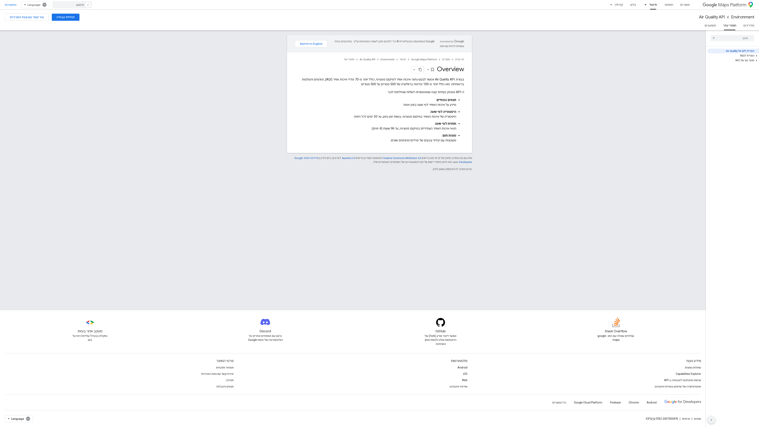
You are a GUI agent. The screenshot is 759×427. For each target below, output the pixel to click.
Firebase (615, 402)
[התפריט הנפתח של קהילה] (610, 4)
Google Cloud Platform (588, 402)
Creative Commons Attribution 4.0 (402, 158)
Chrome (634, 402)
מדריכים (748, 25)
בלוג (633, 5)
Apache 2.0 (348, 158)
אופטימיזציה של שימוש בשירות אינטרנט (678, 386)
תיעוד (653, 5)
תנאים (697, 418)
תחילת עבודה (66, 17)
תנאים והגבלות (225, 386)
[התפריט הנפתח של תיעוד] (644, 4)
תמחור (668, 5)
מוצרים (685, 5)
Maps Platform (732, 5)
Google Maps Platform (424, 59)
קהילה (619, 5)
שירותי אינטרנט (458, 386)
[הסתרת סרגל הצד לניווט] (711, 420)
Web (464, 380)
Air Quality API (712, 17)
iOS (465, 373)
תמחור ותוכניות (225, 367)
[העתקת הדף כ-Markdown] (420, 69)
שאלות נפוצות (693, 367)
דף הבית (459, 59)
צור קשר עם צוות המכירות (27, 17)
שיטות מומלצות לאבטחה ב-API (682, 380)
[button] (733, 55)
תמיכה (230, 380)
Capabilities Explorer (688, 373)
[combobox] (72, 4)
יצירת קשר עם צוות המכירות (217, 373)
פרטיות (686, 418)
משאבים (710, 25)
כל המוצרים (559, 402)
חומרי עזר (729, 25)
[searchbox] (732, 38)
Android (462, 367)
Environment (742, 17)
